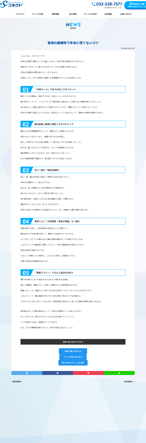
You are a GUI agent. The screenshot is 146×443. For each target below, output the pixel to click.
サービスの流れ (90, 14)
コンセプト (20, 14)
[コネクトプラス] (11, 4)
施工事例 (73, 14)
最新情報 (55, 14)
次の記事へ (128, 381)
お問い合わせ (125, 14)
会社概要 (108, 14)
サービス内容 (37, 14)
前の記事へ (17, 381)
